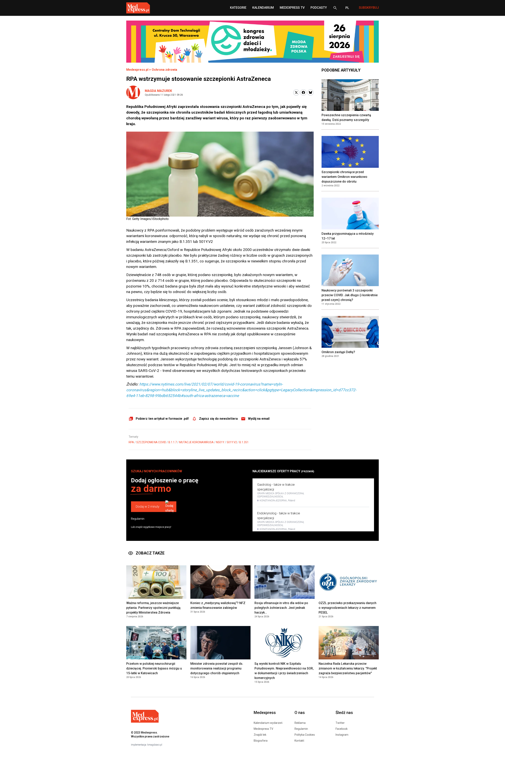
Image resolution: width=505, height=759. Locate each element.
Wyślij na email (258, 419)
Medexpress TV (263, 728)
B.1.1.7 (172, 442)
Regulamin (137, 518)
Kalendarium (263, 7)
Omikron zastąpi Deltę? (338, 352)
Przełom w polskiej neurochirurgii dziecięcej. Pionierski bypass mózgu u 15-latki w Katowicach (154, 668)
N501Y (220, 442)
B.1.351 (244, 442)
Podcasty (318, 7)
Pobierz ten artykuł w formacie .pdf (162, 419)
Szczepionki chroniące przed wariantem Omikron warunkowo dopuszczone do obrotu (344, 177)
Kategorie (238, 7)
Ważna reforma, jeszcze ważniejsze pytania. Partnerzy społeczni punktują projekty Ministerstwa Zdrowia (153, 607)
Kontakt (299, 740)
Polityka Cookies (305, 734)
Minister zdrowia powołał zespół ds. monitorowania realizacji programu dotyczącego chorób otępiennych (216, 668)
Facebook (342, 728)
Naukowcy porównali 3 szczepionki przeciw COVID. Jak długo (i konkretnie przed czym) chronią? (350, 295)
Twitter (340, 722)
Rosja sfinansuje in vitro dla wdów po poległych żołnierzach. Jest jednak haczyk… (281, 607)
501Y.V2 (232, 442)
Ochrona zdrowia (164, 70)
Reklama (300, 722)
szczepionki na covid (151, 442)
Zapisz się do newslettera (218, 419)
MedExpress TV (292, 7)
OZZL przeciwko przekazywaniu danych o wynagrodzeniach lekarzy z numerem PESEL (347, 607)
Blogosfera (260, 740)
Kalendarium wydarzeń (268, 722)
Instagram (342, 734)
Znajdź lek (260, 734)
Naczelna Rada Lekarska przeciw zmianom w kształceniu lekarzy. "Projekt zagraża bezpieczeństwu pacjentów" (348, 668)
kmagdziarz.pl (154, 744)
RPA (131, 442)
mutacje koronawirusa (196, 442)
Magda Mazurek (158, 91)
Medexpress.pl (137, 70)
